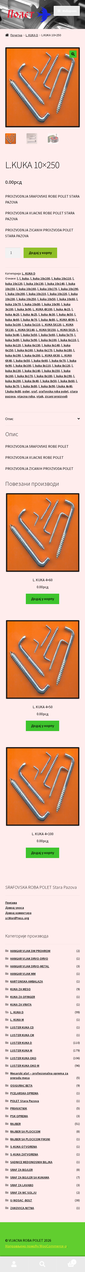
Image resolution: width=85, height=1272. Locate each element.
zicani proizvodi (56, 396)
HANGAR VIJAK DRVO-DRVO (29, 958)
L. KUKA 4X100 (42, 309)
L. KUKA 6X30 (51, 355)
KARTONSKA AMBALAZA (26, 981)
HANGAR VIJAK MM (23, 974)
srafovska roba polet (53, 391)
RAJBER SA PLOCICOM (25, 1131)
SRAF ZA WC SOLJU (23, 1193)
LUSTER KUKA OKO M (24, 1066)
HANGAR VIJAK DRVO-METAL (29, 966)
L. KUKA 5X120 (51, 325)
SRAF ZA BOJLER (21, 1170)
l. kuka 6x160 (24, 350)
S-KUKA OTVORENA (23, 1147)
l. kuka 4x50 (64, 314)
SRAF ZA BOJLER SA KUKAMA (29, 1177)
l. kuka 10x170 (47, 289)
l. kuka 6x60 (39, 361)
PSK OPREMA (19, 1116)
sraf (34, 391)
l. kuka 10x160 (26, 289)
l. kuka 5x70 (64, 335)
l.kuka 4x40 (64, 386)
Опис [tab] (9, 418)
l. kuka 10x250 (26, 299)
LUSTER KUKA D (21, 1043)
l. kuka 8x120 (61, 365)
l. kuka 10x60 (66, 299)
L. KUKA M (17, 1020)
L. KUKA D (32, 35)
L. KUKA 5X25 (66, 330)
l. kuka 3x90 (23, 309)
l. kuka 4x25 (29, 314)
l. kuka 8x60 (66, 381)
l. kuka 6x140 (51, 345)
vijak (39, 396)
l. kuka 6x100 (47, 340)
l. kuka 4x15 (62, 309)
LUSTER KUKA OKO (23, 1058)
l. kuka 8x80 (29, 386)
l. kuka (24, 278)
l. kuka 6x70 (57, 361)
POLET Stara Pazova (24, 1101)
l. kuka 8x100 (22, 365)
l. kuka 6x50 (21, 361)
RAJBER (15, 1124)
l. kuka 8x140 (31, 371)
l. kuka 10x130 (33, 284)
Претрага (42, 1264)
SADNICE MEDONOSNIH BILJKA (31, 1162)
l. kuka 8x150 (51, 371)
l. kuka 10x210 (36, 294)
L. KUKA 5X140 (24, 330)
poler (26, 391)
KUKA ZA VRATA (21, 1004)
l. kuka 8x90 (47, 386)
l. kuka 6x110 (67, 340)
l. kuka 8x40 (30, 381)
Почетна (16, 35)
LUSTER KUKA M (21, 1050)
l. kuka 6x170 (43, 350)
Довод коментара (18, 913)
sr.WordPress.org (17, 918)
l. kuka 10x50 (46, 299)
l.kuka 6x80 (13, 391)
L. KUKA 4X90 (65, 320)
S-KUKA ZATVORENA (24, 1154)
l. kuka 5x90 (29, 340)
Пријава (11, 903)
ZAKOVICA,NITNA (22, 1208)
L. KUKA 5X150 (46, 330)
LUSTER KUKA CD (22, 1027)
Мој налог (14, 1264)
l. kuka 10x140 (54, 284)
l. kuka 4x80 (47, 320)
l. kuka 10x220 (57, 294)
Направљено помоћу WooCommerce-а (36, 1246)
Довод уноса (14, 908)
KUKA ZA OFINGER (22, 997)
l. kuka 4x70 (29, 320)
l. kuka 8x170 (24, 376)
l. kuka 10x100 (40, 278)
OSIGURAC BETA (21, 1085)
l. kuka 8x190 (63, 376)
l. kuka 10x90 (51, 304)
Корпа (65, 1260)
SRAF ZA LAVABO (21, 1185)
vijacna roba (26, 396)
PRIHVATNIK (18, 1108)
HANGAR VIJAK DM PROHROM (30, 951)
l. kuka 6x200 (31, 355)
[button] (73, 54)
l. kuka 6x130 (31, 345)
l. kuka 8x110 (42, 365)
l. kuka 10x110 (61, 278)
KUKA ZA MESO (20, 989)
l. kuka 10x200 (15, 294)
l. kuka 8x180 (43, 376)
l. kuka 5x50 (29, 335)
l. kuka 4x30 (47, 314)
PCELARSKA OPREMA (24, 1093)
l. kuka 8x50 (48, 381)
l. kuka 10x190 (68, 289)
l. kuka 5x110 (31, 325)
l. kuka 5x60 (47, 335)
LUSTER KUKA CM (22, 1035)
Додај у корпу (40, 252)
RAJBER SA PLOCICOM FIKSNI (30, 1139)
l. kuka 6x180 (63, 350)
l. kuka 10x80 (31, 304)
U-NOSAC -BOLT (21, 1200)
